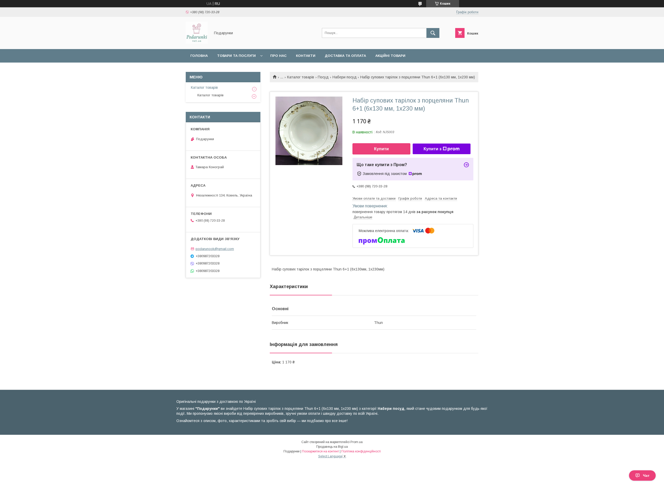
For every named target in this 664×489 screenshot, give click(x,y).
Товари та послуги (236, 56)
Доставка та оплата (345, 56)
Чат (646, 475)
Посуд (323, 77)
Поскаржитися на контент (320, 451)
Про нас (278, 56)
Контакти (305, 56)
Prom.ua (356, 442)
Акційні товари (390, 56)
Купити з (432, 149)
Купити (381, 149)
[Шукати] (432, 33)
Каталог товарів (300, 77)
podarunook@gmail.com (215, 249)
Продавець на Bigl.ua (332, 447)
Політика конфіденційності (361, 451)
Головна (199, 56)
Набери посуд (345, 77)
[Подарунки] (197, 42)
